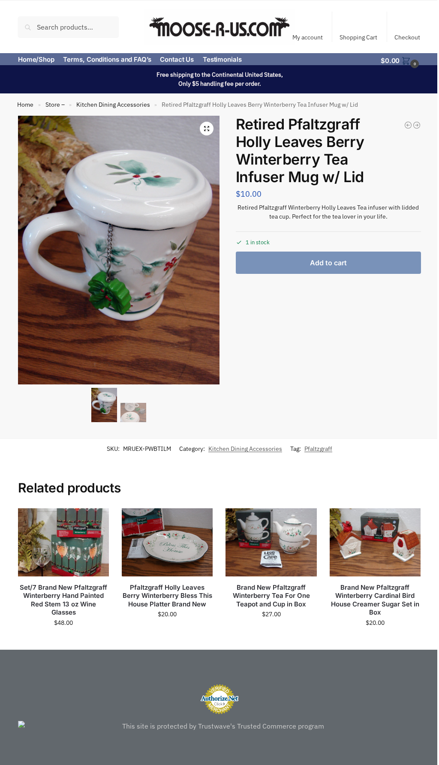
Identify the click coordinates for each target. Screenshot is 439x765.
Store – (55, 104)
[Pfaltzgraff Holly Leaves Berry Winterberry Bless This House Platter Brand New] (167, 542)
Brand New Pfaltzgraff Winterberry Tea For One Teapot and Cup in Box (271, 595)
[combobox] (68, 26)
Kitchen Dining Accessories (113, 104)
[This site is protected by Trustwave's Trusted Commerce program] (219, 726)
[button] (401, 60)
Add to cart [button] (63, 641)
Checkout (407, 37)
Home (25, 104)
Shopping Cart (358, 37)
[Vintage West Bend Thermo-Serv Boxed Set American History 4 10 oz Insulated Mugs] (408, 125)
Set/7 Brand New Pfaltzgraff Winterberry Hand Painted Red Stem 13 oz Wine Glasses (63, 600)
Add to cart (328, 262)
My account (307, 37)
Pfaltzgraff (318, 449)
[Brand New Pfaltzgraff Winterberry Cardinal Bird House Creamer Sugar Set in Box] (375, 542)
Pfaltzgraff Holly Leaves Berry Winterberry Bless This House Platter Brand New (167, 595)
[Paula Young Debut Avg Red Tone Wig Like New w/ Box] (416, 125)
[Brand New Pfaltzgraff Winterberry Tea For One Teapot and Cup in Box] (271, 542)
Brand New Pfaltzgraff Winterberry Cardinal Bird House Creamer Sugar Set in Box (375, 600)
